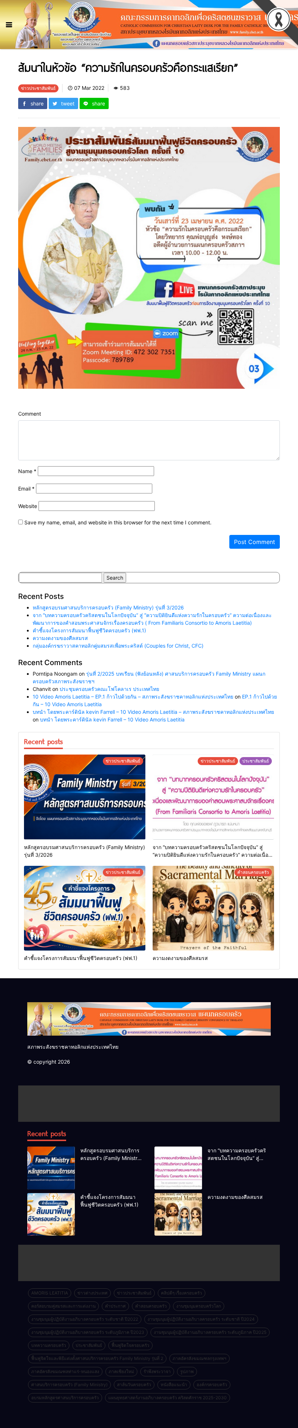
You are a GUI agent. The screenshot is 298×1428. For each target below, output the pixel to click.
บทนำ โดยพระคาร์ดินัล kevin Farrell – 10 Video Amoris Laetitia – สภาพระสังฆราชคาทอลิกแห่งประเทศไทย (153, 712)
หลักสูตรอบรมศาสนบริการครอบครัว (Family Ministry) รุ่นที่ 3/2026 (108, 607)
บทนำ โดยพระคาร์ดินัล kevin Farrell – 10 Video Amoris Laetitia (112, 719)
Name (27, 471)
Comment (29, 414)
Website (27, 506)
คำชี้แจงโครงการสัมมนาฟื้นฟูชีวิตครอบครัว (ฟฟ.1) (89, 630)
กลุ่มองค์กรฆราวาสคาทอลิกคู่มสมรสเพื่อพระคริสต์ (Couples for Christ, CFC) (118, 646)
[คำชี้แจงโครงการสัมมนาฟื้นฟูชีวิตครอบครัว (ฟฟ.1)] (84, 908)
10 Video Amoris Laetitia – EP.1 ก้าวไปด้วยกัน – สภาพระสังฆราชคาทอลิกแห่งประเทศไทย (133, 696)
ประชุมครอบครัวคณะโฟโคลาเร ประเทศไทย (109, 689)
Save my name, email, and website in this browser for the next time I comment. (118, 522)
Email (26, 488)
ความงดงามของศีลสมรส (60, 638)
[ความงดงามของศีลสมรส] (213, 908)
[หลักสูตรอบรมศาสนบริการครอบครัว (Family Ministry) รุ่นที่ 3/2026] (84, 797)
